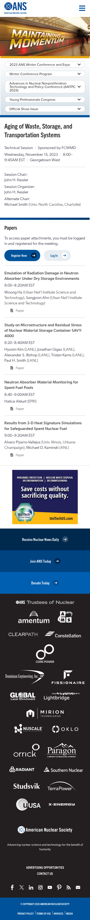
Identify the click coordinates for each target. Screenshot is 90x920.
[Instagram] (40, 887)
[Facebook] (12, 887)
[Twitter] (21, 887)
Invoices (58, 913)
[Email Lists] (78, 887)
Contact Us (45, 873)
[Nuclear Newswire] (68, 887)
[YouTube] (50, 887)
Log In (54, 255)
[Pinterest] (59, 887)
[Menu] (82, 8)
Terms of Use (43, 913)
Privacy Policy (25, 913)
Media (69, 913)
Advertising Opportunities (45, 867)
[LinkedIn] (31, 887)
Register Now (19, 255)
